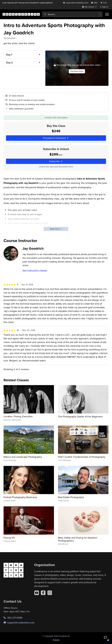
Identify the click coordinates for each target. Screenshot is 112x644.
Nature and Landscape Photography (23, 457)
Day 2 (9, 62)
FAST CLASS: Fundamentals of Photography (81, 457)
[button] (105, 637)
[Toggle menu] (107, 14)
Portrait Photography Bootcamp (20, 497)
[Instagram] (49, 592)
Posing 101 (9, 537)
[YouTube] (36, 592)
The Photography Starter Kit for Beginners (80, 416)
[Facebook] (43, 592)
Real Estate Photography (71, 497)
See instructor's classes (34, 270)
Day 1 (9, 54)
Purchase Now (76, 71)
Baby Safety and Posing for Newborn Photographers (77, 539)
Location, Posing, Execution (18, 416)
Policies (56, 639)
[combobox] (72, 14)
